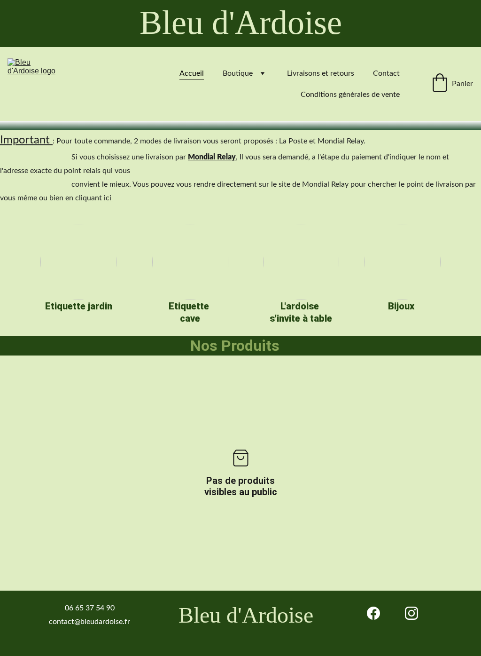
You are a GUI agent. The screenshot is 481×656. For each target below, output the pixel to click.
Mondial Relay (212, 157)
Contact (386, 73)
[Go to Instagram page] (411, 613)
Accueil (191, 73)
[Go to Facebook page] (373, 613)
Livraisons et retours (320, 73)
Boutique (238, 73)
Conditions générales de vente (350, 94)
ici (107, 198)
